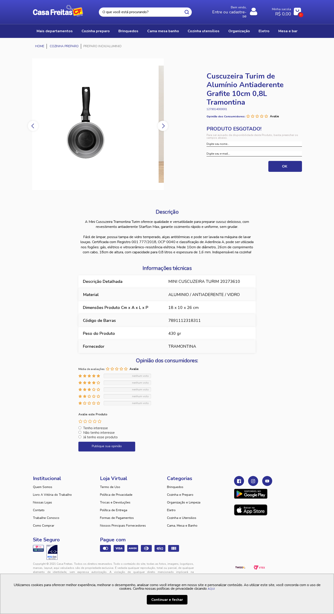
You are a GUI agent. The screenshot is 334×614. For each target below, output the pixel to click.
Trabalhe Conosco (46, 518)
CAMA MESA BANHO (163, 31)
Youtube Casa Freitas (267, 481)
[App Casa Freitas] (250, 494)
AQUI (211, 589)
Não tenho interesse (99, 432)
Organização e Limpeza (183, 502)
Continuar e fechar (167, 599)
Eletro (171, 510)
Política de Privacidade (116, 495)
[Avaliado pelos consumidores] (52, 552)
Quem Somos (42, 487)
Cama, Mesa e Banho (182, 525)
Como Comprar (43, 525)
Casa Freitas (58, 10)
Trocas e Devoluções (115, 502)
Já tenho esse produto (100, 437)
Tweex (240, 567)
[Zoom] (98, 124)
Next (163, 126)
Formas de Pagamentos (117, 518)
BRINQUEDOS (128, 31)
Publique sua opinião (107, 446)
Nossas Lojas (42, 502)
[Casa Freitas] (40, 46)
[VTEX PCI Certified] (38, 548)
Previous (33, 126)
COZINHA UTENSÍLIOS (203, 31)
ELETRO (264, 31)
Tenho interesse (95, 428)
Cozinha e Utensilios (181, 518)
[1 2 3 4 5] (90, 421)
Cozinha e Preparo (180, 495)
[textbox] (145, 12)
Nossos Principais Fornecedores (123, 525)
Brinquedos (175, 487)
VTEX (259, 567)
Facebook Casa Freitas (239, 481)
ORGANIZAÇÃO (239, 31)
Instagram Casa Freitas (253, 481)
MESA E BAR (287, 31)
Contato (39, 510)
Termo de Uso (110, 487)
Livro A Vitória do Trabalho (52, 495)
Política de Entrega (113, 510)
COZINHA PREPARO (96, 31)
